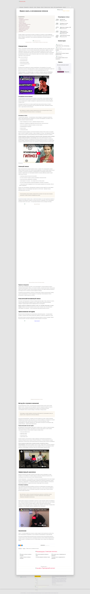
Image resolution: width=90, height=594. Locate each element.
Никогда (60, 69)
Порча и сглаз (47, 7)
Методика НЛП (62, 19)
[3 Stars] (42, 545)
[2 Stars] (41, 545)
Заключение (21, 31)
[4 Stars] (43, 545)
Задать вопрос (66, 10)
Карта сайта (54, 583)
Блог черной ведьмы (57, 7)
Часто (60, 67)
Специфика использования (23, 19)
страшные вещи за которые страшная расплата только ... (62, 54)
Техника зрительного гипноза (65, 35)
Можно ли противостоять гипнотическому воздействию (25, 563)
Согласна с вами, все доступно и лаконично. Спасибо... (63, 50)
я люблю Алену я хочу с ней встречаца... (63, 45)
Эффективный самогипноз (23, 29)
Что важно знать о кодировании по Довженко (58, 558)
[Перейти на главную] (45, 1)
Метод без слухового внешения (24, 26)
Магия (42, 7)
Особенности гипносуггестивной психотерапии (42, 563)
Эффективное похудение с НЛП (65, 27)
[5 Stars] (44, 545)
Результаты (67, 71)
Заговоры (21, 7)
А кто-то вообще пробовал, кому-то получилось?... (62, 58)
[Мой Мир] (22, 545)
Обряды (38, 7)
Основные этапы (22, 20)
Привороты (26, 7)
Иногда (60, 68)
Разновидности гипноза (64, 23)
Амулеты (31, 7)
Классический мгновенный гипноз (24, 24)
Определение (21, 18)
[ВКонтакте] (19, 545)
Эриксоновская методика (23, 25)
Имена (64, 7)
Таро (35, 7)
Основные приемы (22, 30)
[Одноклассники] (20, 545)
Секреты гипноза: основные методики (25, 558)
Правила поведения (22, 23)
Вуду (52, 7)
